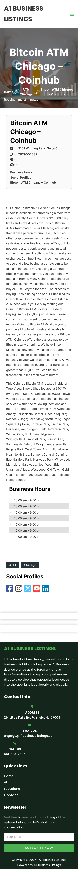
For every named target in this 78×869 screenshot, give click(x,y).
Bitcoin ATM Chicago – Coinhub (33, 182)
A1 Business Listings (23, 13)
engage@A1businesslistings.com (30, 736)
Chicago (26, 94)
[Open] (72, 13)
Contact (11, 795)
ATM (26, 89)
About (9, 782)
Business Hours (21, 172)
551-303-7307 (14, 754)
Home (8, 92)
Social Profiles (20, 177)
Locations (12, 788)
